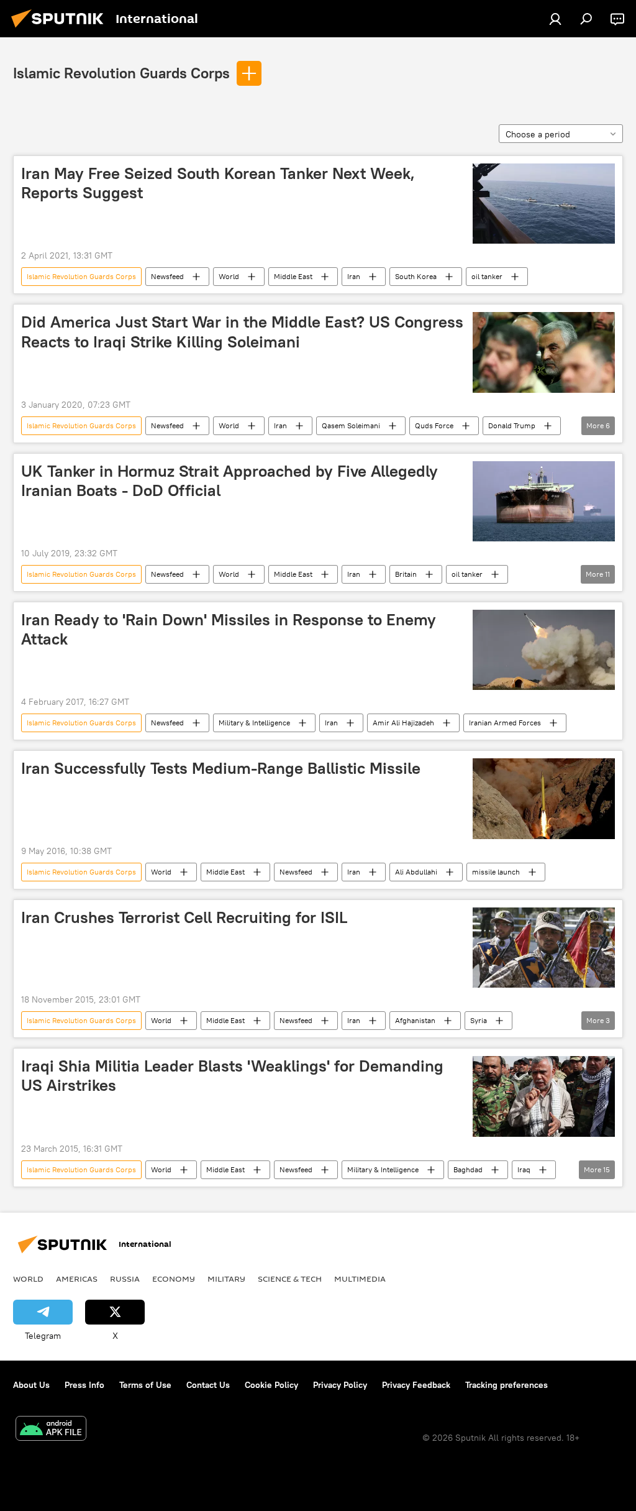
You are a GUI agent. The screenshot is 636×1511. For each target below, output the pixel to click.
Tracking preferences (506, 1384)
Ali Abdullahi (416, 871)
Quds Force (434, 425)
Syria (478, 1020)
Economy (173, 1278)
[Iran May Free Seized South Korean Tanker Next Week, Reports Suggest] (544, 203)
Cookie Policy (271, 1384)
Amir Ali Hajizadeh (403, 722)
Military (226, 1278)
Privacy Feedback (416, 1384)
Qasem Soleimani (351, 425)
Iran (353, 276)
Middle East (293, 276)
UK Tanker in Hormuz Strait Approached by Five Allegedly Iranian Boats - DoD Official (229, 480)
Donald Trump (511, 425)
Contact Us (208, 1384)
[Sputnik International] (61, 29)
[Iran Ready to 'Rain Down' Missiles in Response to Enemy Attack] (544, 650)
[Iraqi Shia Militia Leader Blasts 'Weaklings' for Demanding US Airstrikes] (544, 1096)
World (229, 276)
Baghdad (468, 1169)
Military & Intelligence (254, 722)
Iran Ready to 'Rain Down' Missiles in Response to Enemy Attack (228, 629)
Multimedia (360, 1278)
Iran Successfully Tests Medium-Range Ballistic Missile (220, 768)
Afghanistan (415, 1020)
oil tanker (486, 276)
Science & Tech (290, 1278)
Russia (125, 1278)
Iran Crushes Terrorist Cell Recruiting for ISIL (184, 917)
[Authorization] (555, 18)
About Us (31, 1384)
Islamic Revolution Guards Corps (121, 72)
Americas (77, 1278)
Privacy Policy (340, 1384)
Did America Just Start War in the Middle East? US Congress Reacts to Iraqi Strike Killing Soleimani (242, 331)
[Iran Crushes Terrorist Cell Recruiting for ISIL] (544, 947)
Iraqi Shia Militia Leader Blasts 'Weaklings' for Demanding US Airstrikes (232, 1075)
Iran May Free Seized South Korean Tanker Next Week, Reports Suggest (218, 183)
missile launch (496, 871)
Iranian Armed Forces (505, 722)
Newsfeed (167, 276)
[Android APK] (51, 1430)
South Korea (416, 276)
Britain (406, 574)
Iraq (523, 1169)
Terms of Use (145, 1384)
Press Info (84, 1384)
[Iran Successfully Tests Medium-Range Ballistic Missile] (544, 798)
